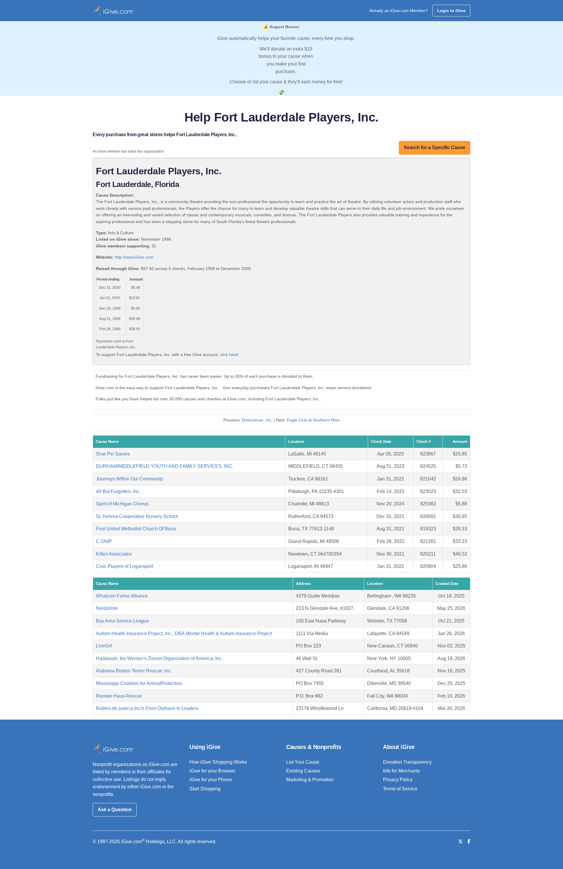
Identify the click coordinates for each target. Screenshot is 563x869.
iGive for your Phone (210, 779)
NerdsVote (107, 608)
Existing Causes (303, 770)
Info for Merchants (401, 770)
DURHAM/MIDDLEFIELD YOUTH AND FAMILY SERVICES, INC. (164, 466)
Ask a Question (115, 809)
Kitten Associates (114, 553)
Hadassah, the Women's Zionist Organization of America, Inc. (159, 658)
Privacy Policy (398, 779)
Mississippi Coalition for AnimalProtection (139, 683)
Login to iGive (451, 10)
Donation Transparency (407, 762)
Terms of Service (400, 788)
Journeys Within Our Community (129, 478)
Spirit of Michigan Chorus (122, 503)
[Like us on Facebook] (468, 841)
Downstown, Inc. (257, 420)
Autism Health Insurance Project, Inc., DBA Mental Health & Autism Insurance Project (184, 633)
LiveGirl (104, 645)
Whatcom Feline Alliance (122, 595)
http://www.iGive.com (134, 257)
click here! (229, 354)
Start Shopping (205, 788)
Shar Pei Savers (113, 453)
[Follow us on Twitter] (460, 841)
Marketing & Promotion (310, 779)
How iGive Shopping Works (218, 762)
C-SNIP (104, 541)
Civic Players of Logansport (124, 566)
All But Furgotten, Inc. (118, 491)
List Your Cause (302, 762)
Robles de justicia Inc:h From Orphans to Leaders (147, 708)
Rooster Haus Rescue (119, 695)
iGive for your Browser (212, 770)
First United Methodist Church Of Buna (136, 528)
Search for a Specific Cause (434, 147)
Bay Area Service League (122, 620)
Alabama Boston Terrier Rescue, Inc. (134, 670)
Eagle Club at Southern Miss (313, 420)
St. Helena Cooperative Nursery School (137, 516)
